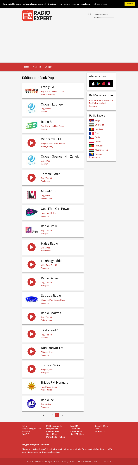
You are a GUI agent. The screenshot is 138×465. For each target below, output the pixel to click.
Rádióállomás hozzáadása (101, 100)
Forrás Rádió (76, 431)
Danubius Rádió (53, 431)
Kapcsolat (93, 106)
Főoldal (26, 67)
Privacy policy (68, 461)
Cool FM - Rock (77, 434)
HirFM (24, 426)
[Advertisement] (69, 42)
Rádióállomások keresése (101, 16)
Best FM (74, 426)
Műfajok (48, 67)
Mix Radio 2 (100, 431)
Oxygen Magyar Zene (31, 428)
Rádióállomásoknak (97, 103)
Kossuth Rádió (101, 426)
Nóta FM (98, 428)
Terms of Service (84, 461)
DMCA (97, 461)
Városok (37, 67)
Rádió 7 (25, 434)
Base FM (26, 431)
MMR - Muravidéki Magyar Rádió (54, 427)
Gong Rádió (51, 434)
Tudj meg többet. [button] (99, 4)
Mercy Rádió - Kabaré (55, 437)
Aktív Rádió (75, 428)
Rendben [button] (129, 4)
